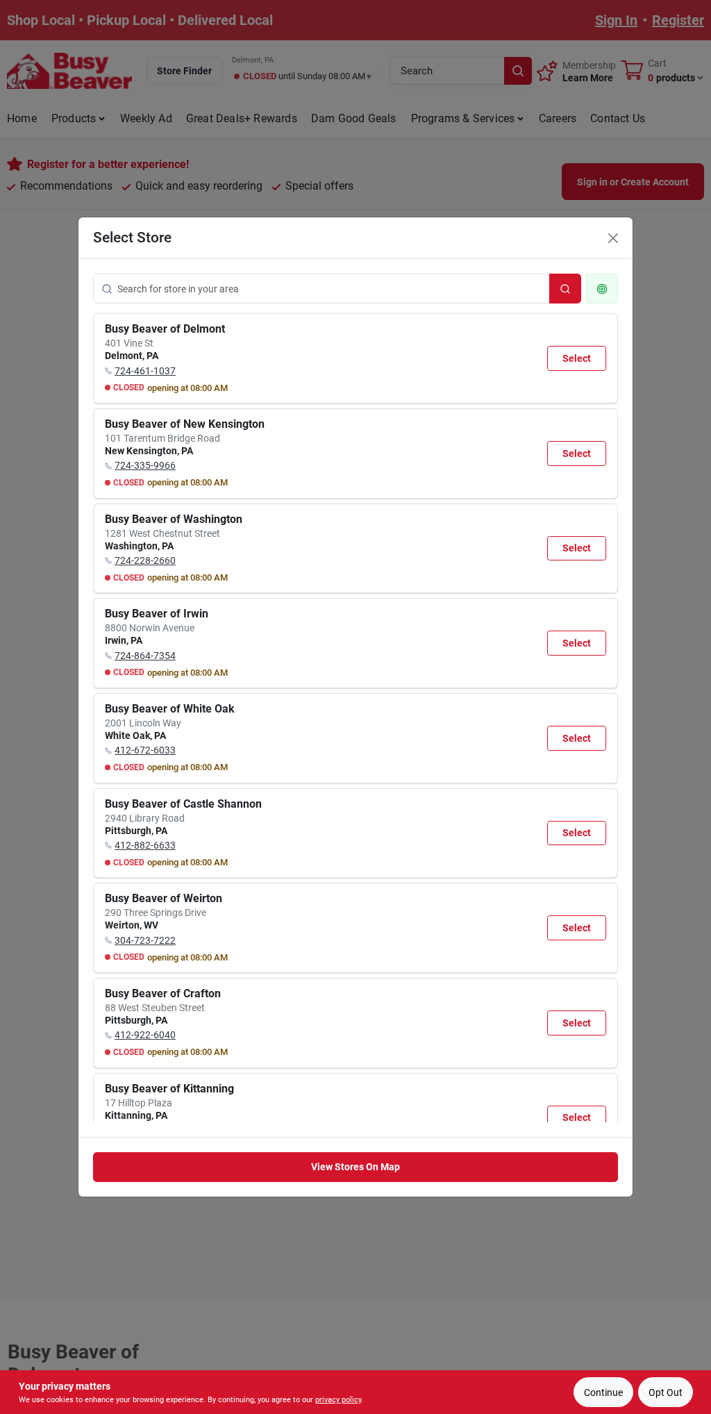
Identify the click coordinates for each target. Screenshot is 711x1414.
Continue (603, 1392)
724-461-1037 (145, 370)
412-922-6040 (145, 1034)
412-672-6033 (145, 750)
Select (576, 358)
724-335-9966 (145, 465)
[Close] (613, 238)
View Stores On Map (355, 1166)
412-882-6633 (145, 845)
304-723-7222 (145, 940)
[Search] (565, 288)
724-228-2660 (145, 560)
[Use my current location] (602, 288)
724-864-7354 (145, 655)
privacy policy (338, 1399)
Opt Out (666, 1392)
